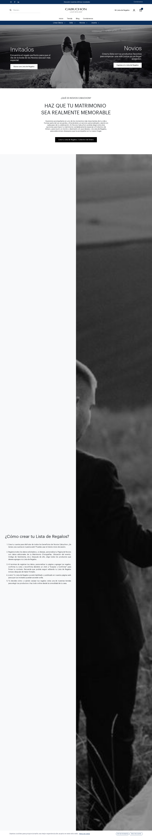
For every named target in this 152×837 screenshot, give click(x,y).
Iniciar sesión (134, 10)
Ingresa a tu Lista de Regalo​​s (128, 65)
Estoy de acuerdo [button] (136, 833)
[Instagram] (11, 2)
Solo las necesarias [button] (122, 833)
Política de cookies (84, 833)
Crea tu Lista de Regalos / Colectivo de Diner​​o (76, 140)
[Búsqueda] (10, 10)
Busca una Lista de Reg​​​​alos (24, 66)
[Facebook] (14, 2)
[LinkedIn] (18, 2)
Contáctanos (138, 2)
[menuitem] (61, 18)
